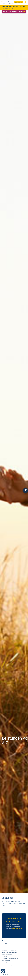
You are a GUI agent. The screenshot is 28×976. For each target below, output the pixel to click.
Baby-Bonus (5, 974)
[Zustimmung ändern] (3, 971)
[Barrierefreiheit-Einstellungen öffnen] (25, 490)
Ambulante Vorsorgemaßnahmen (9, 952)
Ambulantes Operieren (7, 954)
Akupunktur (4, 945)
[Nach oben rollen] (24, 973)
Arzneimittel (4, 956)
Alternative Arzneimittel (7, 948)
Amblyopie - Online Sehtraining (9, 950)
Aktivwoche (4, 943)
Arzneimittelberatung (7, 963)
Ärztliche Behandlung (7, 965)
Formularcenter (17, 928)
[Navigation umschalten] (25, 3)
